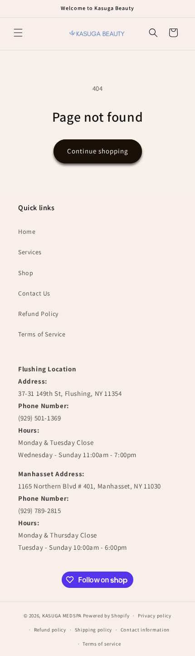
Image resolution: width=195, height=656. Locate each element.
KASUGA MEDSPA (62, 615)
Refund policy (50, 629)
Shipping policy (93, 629)
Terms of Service (42, 334)
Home (26, 231)
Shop (25, 273)
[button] (18, 33)
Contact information (145, 629)
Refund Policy (38, 314)
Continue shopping (97, 151)
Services (30, 252)
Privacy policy (154, 615)
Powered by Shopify (106, 615)
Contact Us (34, 293)
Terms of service (102, 644)
